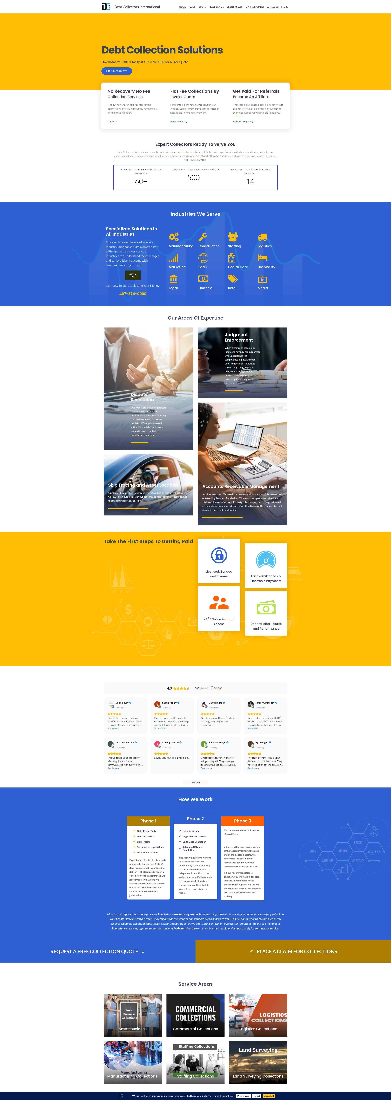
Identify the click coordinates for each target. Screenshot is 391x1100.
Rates (192, 6)
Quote (202, 6)
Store (284, 6)
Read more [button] (113, 728)
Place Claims (216, 6)
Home (182, 6)
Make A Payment (255, 6)
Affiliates (272, 6)
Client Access (235, 6)
